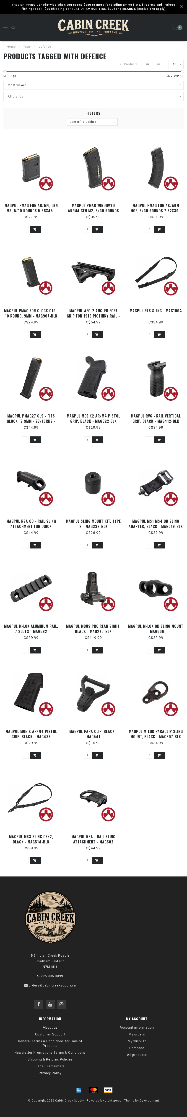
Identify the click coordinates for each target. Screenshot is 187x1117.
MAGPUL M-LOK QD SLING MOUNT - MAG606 (155, 628)
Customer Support (50, 1034)
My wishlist (137, 1041)
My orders (137, 1034)
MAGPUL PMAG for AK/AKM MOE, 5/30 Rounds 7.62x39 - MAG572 (155, 211)
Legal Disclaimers (50, 1066)
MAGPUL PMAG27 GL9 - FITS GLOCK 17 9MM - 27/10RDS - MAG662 (31, 421)
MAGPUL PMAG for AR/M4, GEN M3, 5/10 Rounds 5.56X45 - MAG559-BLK (31, 211)
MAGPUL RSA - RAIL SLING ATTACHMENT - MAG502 (93, 839)
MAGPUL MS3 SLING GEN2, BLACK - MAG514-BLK (31, 839)
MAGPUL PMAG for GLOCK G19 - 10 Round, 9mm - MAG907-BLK (31, 313)
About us (50, 1027)
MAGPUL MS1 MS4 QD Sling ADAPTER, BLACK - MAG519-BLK (156, 523)
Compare (136, 1048)
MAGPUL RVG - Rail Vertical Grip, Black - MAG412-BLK (156, 418)
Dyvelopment (149, 1100)
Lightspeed (113, 1100)
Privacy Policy (50, 1073)
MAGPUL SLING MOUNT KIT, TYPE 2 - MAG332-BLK (93, 523)
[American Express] (79, 1090)
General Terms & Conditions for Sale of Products (50, 1043)
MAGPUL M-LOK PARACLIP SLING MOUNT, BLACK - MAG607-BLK (156, 734)
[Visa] (108, 1090)
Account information (137, 1027)
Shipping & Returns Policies (50, 1059)
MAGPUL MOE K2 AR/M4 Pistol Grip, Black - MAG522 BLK (93, 418)
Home (11, 46)
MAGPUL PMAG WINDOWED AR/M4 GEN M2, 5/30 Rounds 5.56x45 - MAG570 (93, 211)
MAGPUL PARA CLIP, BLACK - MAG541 (93, 734)
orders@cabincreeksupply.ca (52, 985)
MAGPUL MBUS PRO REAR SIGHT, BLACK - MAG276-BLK (93, 628)
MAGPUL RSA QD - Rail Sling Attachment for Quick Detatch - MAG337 (31, 526)
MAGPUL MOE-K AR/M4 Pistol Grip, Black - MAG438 (31, 734)
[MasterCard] (93, 1090)
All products (137, 1055)
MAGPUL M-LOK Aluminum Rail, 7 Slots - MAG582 (31, 628)
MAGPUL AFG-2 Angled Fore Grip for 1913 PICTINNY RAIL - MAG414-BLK (93, 316)
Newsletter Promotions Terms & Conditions (50, 1052)
